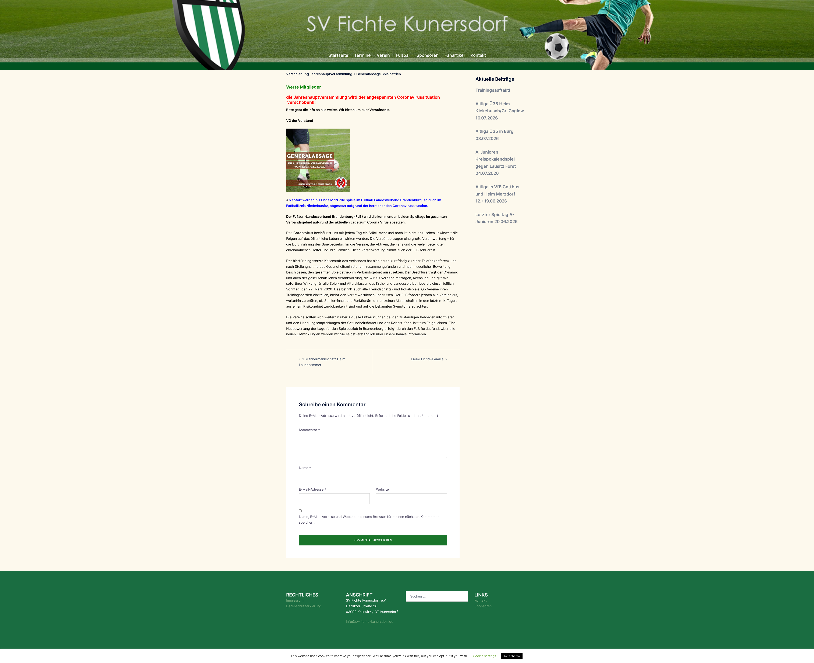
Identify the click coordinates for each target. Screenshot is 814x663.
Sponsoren (428, 55)
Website (382, 489)
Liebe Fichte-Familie (427, 359)
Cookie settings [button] (484, 656)
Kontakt (478, 55)
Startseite (338, 55)
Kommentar (309, 430)
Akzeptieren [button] (512, 656)
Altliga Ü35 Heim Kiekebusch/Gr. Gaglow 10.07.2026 (499, 111)
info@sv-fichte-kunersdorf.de (369, 621)
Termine (362, 55)
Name (305, 468)
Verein (383, 55)
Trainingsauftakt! (492, 90)
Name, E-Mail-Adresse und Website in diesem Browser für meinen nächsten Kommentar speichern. (369, 519)
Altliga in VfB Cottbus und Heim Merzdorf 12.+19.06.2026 (497, 194)
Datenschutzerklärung (303, 606)
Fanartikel (455, 55)
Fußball (403, 55)
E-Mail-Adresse (312, 489)
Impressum (295, 600)
